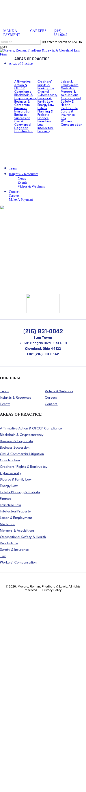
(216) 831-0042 (60, 33)
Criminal (6, 653)
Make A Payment (12, 786)
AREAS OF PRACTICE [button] (21, 414)
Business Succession (14, 629)
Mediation (7, 709)
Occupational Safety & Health (21, 721)
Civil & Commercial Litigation (21, 635)
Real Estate (8, 727)
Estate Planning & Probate (18, 678)
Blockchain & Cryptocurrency (21, 610)
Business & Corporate (15, 616)
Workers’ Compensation (17, 746)
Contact (5, 778)
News (4, 760)
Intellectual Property (14, 696)
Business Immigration (15, 622)
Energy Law (8, 672)
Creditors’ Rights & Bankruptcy (22, 647)
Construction (9, 641)
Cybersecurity (9, 659)
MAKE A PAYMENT (11, 33)
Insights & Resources (15, 756)
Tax (2, 740)
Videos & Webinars (13, 772)
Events (4, 766)
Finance (5, 684)
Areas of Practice (12, 600)
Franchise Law (10, 690)
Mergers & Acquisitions (16, 715)
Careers (5, 782)
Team (4, 752)
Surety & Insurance (13, 733)
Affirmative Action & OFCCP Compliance (30, 604)
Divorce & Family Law (16, 666)
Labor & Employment (15, 703)
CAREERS (38, 31)
